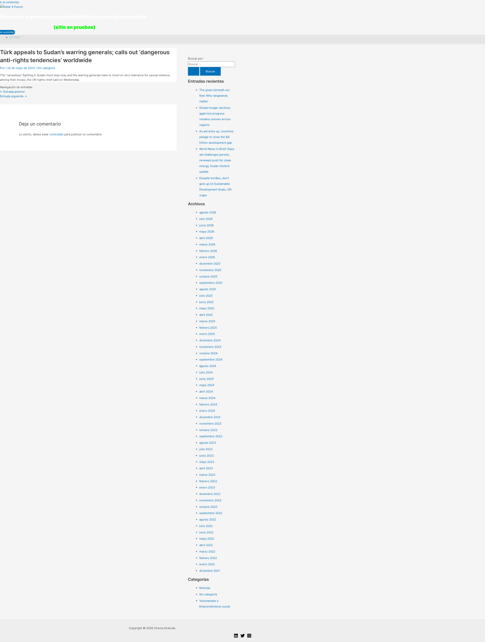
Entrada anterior (12, 91)
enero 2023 (207, 487)
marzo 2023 (207, 475)
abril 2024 (206, 391)
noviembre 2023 (210, 423)
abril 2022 (206, 545)
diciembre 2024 (210, 340)
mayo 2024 (206, 385)
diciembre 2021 (209, 570)
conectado (56, 134)
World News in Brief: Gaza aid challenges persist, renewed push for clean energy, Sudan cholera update (216, 160)
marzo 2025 (207, 321)
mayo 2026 (206, 231)
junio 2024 (206, 379)
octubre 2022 (208, 507)
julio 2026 (206, 219)
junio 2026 (206, 225)
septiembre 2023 (210, 436)
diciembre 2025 (209, 263)
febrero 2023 (208, 481)
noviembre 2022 (210, 500)
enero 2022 (207, 564)
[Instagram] (249, 637)
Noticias (204, 588)
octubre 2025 (208, 276)
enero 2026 (207, 257)
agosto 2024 (207, 366)
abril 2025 (206, 315)
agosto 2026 (207, 212)
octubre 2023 (208, 430)
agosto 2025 (207, 289)
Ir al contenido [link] (9, 2)
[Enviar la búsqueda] (193, 71)
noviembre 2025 (210, 270)
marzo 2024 (207, 398)
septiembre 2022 (210, 513)
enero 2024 (207, 410)
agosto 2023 (207, 442)
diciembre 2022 (209, 494)
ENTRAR (14, 37)
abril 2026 (206, 238)
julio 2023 (206, 449)
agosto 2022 (207, 519)
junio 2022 (206, 532)
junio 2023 (206, 455)
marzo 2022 (207, 551)
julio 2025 (206, 295)
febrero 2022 (208, 558)
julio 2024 (206, 372)
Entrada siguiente (13, 96)
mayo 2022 (206, 538)
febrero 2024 (208, 404)
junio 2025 (206, 302)
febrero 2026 (208, 251)
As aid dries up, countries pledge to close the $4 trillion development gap (216, 136)
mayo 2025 (206, 308)
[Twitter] (242, 637)
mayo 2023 (206, 462)
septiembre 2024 (210, 359)
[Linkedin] (236, 637)
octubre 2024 (208, 353)
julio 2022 (206, 526)
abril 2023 (206, 468)
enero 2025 (207, 334)
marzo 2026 (207, 244)
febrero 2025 (208, 327)
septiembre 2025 (210, 283)
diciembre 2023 (210, 417)
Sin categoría (46, 68)
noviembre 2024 (210, 347)
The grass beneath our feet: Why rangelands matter (214, 95)
